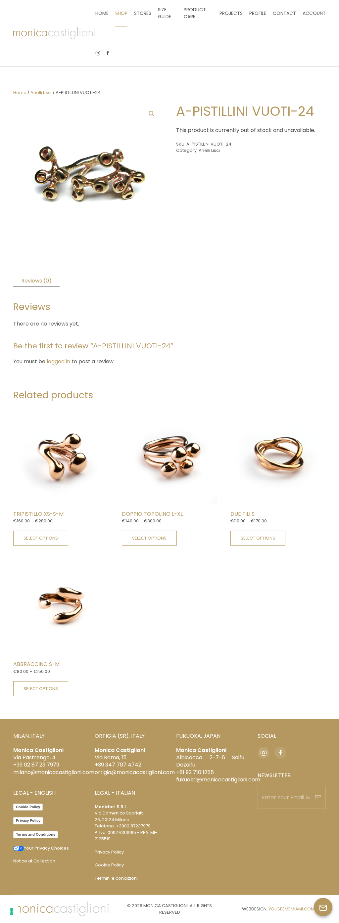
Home (102, 13)
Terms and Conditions (35, 834)
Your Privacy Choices (46, 848)
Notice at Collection (34, 861)
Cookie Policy (28, 807)
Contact (284, 13)
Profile (257, 13)
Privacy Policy (28, 820)
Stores (142, 13)
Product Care (195, 13)
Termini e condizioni (116, 878)
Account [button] (314, 13)
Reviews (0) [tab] (36, 281)
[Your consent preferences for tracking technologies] (11, 911)
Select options (41, 538)
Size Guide (164, 13)
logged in (58, 361)
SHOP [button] (121, 13)
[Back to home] (54, 33)
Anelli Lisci (41, 92)
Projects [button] (231, 13)
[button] (152, 114)
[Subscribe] (318, 797)
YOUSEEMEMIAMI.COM (291, 909)
